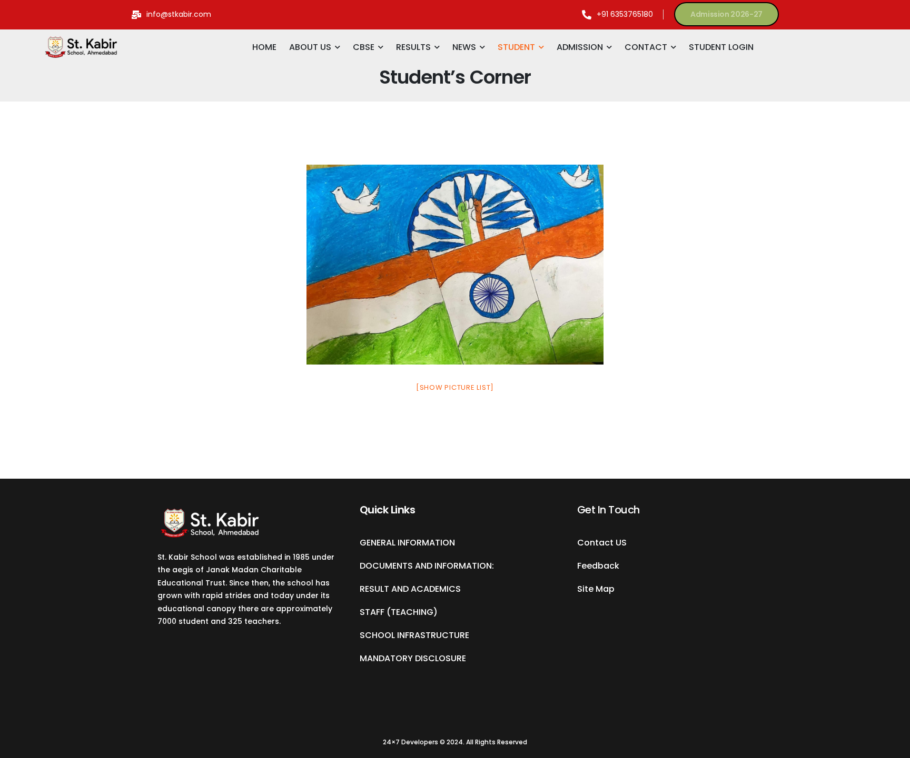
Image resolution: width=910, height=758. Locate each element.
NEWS (464, 47)
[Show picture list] (455, 387)
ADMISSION (580, 47)
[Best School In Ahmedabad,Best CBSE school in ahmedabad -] (81, 47)
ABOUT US (310, 47)
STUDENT (516, 47)
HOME (264, 47)
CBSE (363, 47)
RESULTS (413, 47)
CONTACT (646, 47)
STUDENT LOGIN (721, 47)
